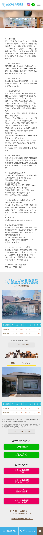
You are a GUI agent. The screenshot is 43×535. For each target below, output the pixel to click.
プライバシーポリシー (22, 513)
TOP (15, 511)
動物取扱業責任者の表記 (22, 519)
